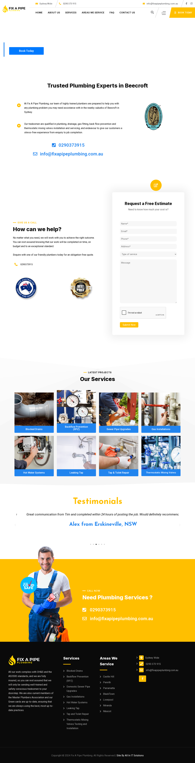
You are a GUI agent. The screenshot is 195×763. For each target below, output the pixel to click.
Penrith (107, 682)
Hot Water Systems (77, 702)
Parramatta (109, 688)
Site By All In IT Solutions (130, 755)
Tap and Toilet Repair (78, 714)
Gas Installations (75, 696)
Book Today (26, 50)
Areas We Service (93, 12)
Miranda (107, 705)
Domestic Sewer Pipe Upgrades (78, 688)
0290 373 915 (69, 3)
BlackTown (109, 693)
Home (39, 12)
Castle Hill (108, 676)
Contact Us (127, 12)
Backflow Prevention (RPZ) (78, 678)
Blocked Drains (75, 670)
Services (70, 12)
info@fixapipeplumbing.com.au (162, 3)
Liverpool (108, 699)
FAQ (112, 12)
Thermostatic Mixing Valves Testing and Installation (77, 724)
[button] (90, 544)
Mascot (107, 711)
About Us (54, 12)
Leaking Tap (73, 708)
